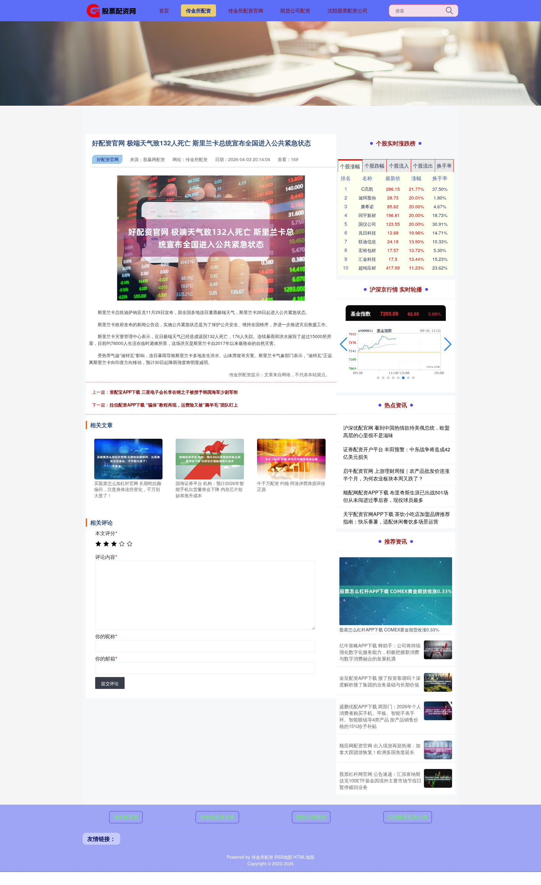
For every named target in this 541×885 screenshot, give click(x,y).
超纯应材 (367, 268)
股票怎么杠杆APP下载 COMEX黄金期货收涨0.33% (389, 629)
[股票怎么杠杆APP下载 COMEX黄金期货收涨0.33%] (395, 590)
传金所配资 (198, 10)
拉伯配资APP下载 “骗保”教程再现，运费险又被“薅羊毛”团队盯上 (174, 405)
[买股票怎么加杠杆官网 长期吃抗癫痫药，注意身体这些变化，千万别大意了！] (128, 458)
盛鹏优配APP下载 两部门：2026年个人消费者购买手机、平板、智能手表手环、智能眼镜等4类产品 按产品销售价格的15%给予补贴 (380, 716)
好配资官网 (108, 159)
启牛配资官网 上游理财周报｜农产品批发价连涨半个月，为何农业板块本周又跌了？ (396, 474)
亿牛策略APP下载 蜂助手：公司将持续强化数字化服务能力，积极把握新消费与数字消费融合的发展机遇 (379, 652)
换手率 (444, 165)
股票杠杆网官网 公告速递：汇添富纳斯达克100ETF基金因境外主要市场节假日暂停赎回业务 (380, 780)
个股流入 (399, 165)
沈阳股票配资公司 (347, 10)
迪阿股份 (367, 198)
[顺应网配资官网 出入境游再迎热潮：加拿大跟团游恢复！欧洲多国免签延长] (438, 750)
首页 (164, 10)
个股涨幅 (350, 166)
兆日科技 (367, 233)
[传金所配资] (113, 10)
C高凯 (367, 189)
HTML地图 (303, 857)
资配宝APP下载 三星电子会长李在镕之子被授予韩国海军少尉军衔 (174, 392)
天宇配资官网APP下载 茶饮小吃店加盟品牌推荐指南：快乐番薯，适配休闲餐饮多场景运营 (396, 517)
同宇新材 (367, 215)
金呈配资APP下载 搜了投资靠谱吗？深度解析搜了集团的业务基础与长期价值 (379, 681)
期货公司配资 (295, 10)
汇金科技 (367, 259)
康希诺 (367, 206)
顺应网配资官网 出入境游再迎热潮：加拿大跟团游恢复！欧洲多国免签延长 (379, 748)
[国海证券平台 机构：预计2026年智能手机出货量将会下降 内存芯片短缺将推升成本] (210, 458)
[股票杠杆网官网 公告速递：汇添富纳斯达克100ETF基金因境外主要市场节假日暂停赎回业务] (438, 780)
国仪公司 (367, 224)
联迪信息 (367, 241)
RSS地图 (283, 857)
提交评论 (110, 683)
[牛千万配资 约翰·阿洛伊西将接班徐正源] (291, 458)
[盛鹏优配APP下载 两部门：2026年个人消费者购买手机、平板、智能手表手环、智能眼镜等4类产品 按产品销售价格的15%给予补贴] (438, 716)
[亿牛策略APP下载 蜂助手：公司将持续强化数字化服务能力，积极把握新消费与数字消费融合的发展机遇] (438, 651)
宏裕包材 (367, 250)
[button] (343, 344)
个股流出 (423, 165)
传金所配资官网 (245, 10)
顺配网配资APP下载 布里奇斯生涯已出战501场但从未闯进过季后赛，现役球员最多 (395, 496)
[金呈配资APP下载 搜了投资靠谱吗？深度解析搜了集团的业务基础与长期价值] (438, 682)
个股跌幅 (374, 165)
